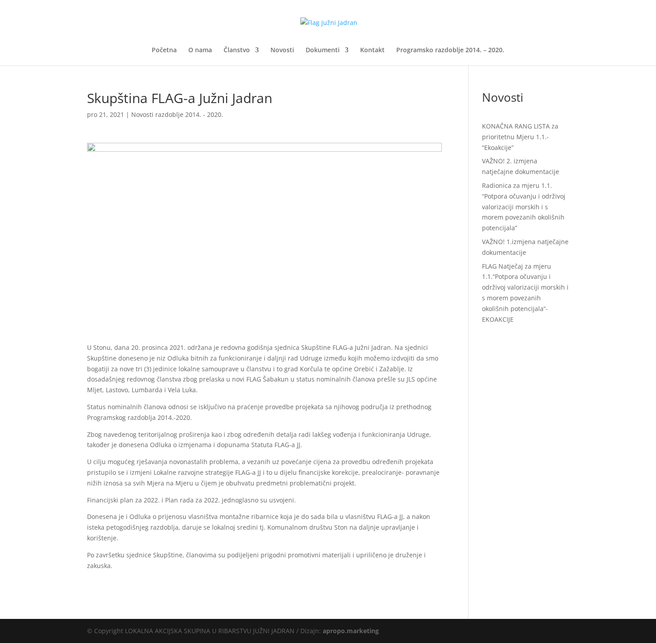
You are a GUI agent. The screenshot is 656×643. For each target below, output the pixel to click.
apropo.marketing (351, 630)
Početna (164, 50)
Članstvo (237, 50)
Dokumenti (323, 50)
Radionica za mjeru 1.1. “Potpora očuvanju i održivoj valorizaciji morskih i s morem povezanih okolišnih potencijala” (523, 206)
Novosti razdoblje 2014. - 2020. (177, 114)
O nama (200, 50)
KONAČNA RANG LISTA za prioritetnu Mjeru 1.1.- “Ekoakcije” (520, 137)
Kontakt (372, 50)
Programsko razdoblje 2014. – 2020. (450, 50)
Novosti (282, 50)
